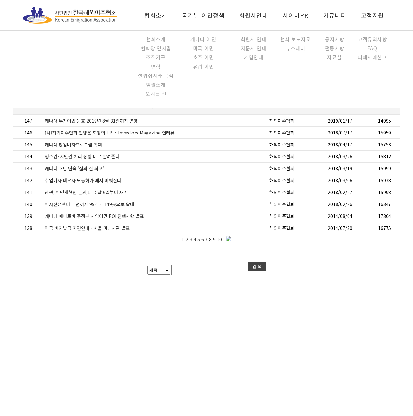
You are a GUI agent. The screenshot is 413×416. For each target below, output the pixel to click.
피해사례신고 (372, 57)
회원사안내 (253, 15)
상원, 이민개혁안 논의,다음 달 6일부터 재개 (86, 192)
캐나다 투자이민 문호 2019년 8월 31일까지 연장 (91, 120)
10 (220, 239)
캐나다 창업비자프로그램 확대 (73, 144)
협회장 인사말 (156, 48)
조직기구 (156, 57)
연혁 (156, 66)
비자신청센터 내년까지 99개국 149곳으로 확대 (89, 204)
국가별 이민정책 (203, 15)
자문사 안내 (254, 48)
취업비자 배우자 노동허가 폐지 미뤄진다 (83, 180)
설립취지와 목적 (156, 75)
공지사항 (334, 39)
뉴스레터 (295, 48)
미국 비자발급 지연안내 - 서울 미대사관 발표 (87, 228)
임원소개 (156, 84)
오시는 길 (156, 93)
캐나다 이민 (203, 39)
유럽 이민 (203, 66)
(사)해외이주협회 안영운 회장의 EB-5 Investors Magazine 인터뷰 (110, 132)
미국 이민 (203, 48)
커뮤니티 (334, 15)
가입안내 (253, 57)
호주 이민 (203, 57)
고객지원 (372, 15)
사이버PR (295, 15)
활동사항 (334, 48)
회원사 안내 (254, 39)
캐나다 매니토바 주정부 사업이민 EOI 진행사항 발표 (94, 216)
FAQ (372, 48)
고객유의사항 (372, 39)
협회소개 (155, 15)
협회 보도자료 (295, 39)
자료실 (334, 57)
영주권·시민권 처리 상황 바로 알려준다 (82, 156)
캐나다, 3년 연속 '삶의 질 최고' (74, 168)
